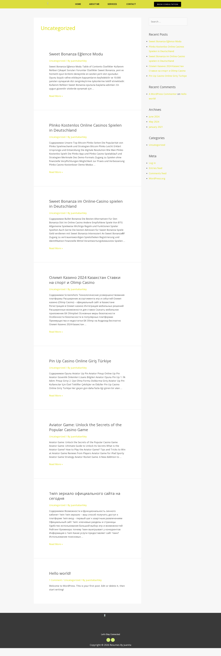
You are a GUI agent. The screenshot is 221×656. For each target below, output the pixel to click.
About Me (94, 4)
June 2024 (154, 116)
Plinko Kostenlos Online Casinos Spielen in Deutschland (85, 128)
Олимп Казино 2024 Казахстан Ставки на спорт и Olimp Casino (84, 280)
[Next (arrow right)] (16, 654)
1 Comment (55, 580)
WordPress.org (157, 178)
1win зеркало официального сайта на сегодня (84, 496)
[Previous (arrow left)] (5, 654)
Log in (152, 163)
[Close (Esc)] (5, 650)
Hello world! (60, 573)
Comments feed (157, 173)
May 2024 (154, 121)
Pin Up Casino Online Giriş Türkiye (80, 360)
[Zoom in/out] (38, 650)
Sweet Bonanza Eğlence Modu (76, 54)
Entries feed (155, 168)
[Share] (16, 650)
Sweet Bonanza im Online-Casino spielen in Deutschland (86, 204)
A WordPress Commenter (163, 93)
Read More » (56, 96)
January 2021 (156, 126)
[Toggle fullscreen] (27, 650)
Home (78, 4)
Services (112, 4)
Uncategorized (57, 60)
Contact (131, 4)
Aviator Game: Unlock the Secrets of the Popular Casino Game (85, 427)
